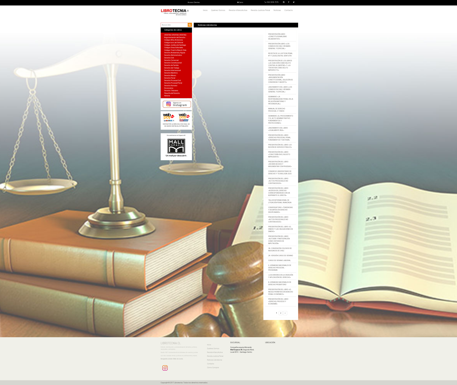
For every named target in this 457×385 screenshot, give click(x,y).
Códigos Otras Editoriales (173, 47)
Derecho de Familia (171, 65)
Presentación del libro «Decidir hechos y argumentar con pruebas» (280, 164)
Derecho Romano (170, 86)
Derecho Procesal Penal (173, 83)
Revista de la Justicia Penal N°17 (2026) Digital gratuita (280, 54)
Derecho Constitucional (173, 63)
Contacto (288, 10)
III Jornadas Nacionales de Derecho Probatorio (279, 283)
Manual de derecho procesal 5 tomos (276, 110)
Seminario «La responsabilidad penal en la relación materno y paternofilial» (280, 100)
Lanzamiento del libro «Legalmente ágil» (278, 129)
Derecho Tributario (171, 91)
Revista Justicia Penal (260, 10)
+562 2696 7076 (272, 2)
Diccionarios (168, 88)
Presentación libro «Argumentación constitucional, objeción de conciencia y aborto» (280, 78)
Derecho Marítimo (171, 73)
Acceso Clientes (194, 2)
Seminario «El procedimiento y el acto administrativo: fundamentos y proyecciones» (280, 119)
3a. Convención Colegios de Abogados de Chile (280, 249)
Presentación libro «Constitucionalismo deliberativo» (277, 36)
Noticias (277, 10)
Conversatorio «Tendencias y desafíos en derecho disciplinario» (280, 209)
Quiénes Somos (218, 10)
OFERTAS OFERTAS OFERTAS (175, 35)
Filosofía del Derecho (172, 93)
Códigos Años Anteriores (173, 40)
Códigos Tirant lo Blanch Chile (175, 50)
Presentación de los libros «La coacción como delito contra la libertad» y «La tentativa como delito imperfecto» (280, 65)
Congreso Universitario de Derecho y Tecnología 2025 (280, 172)
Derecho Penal (169, 78)
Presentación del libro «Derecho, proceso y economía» (278, 301)
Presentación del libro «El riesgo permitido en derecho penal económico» (280, 291)
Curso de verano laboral (279, 260)
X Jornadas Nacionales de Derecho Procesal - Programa (279, 267)
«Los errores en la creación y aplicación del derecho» (280, 276)
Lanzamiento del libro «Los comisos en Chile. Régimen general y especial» (280, 89)
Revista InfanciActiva (238, 10)
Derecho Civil (169, 58)
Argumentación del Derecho (174, 37)
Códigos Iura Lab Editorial (173, 43)
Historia (167, 96)
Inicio (205, 10)
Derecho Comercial (171, 60)
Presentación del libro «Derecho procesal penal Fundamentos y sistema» (279, 137)
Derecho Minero (170, 75)
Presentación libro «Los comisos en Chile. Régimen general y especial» (279, 46)
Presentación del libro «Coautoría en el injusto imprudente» (279, 154)
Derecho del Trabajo (171, 68)
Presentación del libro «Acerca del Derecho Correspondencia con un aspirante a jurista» (279, 191)
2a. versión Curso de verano (280, 256)
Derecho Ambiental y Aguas (174, 53)
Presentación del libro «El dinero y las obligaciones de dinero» (280, 229)
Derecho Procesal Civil (172, 80)
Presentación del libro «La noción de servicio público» (280, 146)
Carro (241, 2)
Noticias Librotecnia (214, 360)
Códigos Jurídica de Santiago (175, 45)
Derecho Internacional (172, 70)
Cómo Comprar (213, 367)
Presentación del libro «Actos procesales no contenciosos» (278, 181)
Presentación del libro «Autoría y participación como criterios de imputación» (279, 239)
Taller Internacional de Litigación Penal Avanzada (279, 201)
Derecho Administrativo (173, 55)
